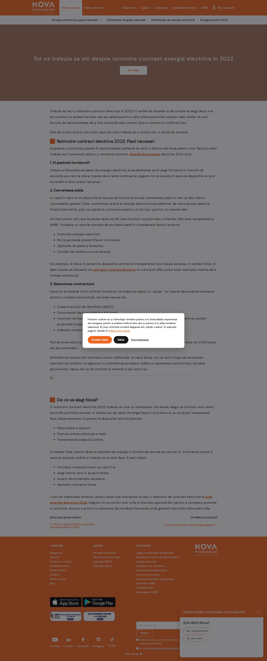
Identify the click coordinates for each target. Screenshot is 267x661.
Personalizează (140, 339)
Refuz (121, 339)
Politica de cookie (119, 330)
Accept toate (100, 339)
